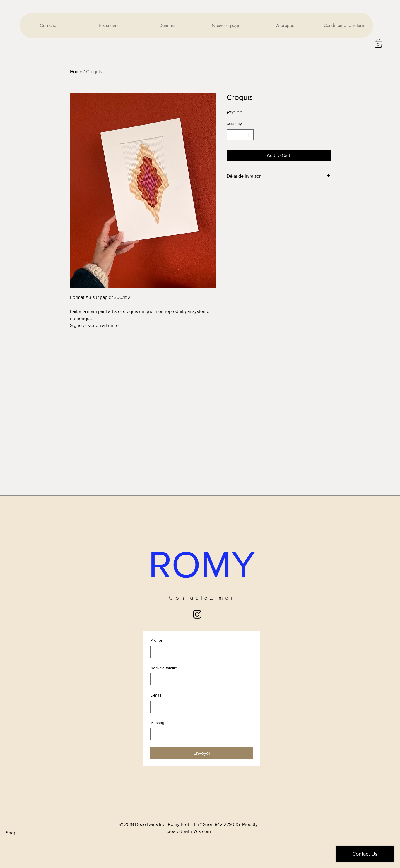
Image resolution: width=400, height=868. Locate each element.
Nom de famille (163, 667)
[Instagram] (197, 614)
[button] (378, 43)
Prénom (157, 640)
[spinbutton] (240, 135)
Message (158, 722)
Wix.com (202, 831)
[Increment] (249, 135)
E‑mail (155, 695)
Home (76, 71)
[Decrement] (231, 135)
